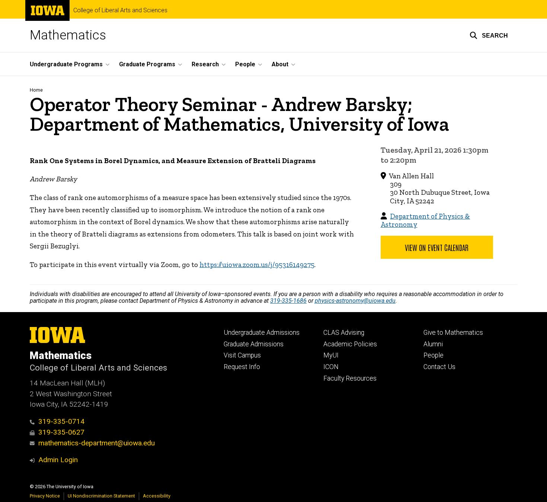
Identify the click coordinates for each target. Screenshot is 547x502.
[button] (488, 35)
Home (36, 90)
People (433, 355)
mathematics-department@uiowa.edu (96, 443)
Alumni (433, 344)
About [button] (280, 64)
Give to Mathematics (453, 332)
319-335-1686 (288, 300)
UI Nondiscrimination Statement (101, 496)
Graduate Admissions (254, 344)
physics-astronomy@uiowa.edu (355, 300)
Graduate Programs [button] (147, 64)
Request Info (242, 367)
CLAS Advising (343, 332)
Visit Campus (242, 355)
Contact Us (439, 367)
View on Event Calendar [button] (436, 247)
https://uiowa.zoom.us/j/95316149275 (256, 264)
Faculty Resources (350, 378)
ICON (331, 367)
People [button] (245, 64)
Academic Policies (350, 344)
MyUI (331, 355)
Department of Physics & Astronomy (425, 220)
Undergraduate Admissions (262, 332)
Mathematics (68, 35)
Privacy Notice (45, 496)
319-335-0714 (61, 421)
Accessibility (156, 496)
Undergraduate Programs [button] (66, 64)
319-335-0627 (61, 432)
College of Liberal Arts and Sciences (120, 10)
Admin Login (58, 459)
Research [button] (205, 64)
